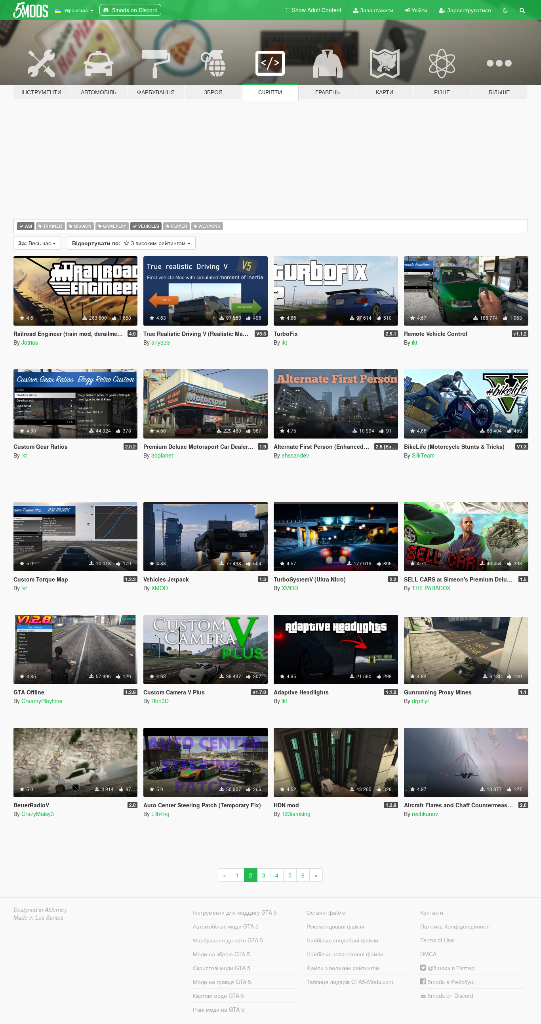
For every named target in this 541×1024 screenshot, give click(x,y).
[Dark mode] (505, 10)
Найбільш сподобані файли (342, 940)
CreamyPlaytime (42, 701)
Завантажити (375, 10)
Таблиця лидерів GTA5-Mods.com (350, 982)
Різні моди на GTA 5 (218, 1009)
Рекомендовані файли (335, 926)
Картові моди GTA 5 (218, 995)
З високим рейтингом (129, 243)
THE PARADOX (431, 588)
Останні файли (326, 912)
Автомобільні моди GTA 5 (226, 926)
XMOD (159, 588)
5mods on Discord (449, 995)
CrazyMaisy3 (37, 814)
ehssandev (295, 455)
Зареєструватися (468, 10)
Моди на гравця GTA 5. (223, 982)
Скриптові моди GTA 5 (221, 968)
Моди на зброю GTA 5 (221, 954)
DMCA (428, 954)
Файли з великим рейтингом (343, 968)
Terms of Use (437, 940)
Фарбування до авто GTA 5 (228, 940)
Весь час (35, 243)
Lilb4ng (160, 814)
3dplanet (162, 455)
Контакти (431, 912)
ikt (284, 342)
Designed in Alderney (40, 909)
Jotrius (29, 342)
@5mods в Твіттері (451, 968)
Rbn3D (160, 701)
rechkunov (425, 814)
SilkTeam (423, 455)
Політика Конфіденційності (455, 926)
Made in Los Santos (38, 917)
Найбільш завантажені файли (345, 954)
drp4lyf (420, 701)
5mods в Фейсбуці (450, 982)
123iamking (296, 814)
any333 (160, 342)
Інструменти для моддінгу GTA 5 (235, 912)
